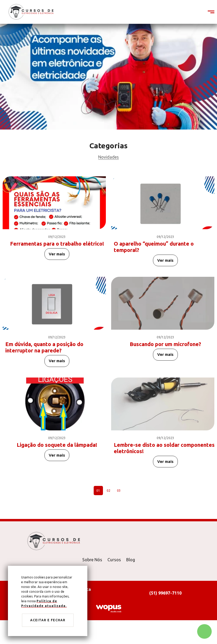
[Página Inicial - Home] (31, 11)
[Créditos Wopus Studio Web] (108, 608)
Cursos (114, 559)
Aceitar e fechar (47, 620)
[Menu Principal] (207, 12)
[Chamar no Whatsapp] (204, 631)
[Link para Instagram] (199, 12)
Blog (130, 559)
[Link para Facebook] (197, 12)
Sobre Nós (92, 559)
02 (108, 490)
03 (119, 490)
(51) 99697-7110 (165, 593)
